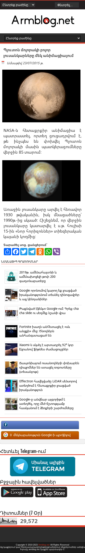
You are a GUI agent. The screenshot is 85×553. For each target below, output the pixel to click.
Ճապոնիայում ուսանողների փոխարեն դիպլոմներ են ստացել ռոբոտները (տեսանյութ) (49, 367)
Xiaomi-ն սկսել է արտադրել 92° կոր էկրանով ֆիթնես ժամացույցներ (46, 347)
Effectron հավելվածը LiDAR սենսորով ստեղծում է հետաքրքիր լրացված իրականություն (48, 385)
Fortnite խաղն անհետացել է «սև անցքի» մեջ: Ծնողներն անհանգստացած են (44, 330)
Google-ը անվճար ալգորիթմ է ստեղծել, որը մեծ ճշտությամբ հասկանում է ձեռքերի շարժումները (46, 403)
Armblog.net (44, 545)
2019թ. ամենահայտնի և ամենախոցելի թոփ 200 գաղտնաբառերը (38, 276)
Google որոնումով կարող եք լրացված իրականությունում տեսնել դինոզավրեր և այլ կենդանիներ (49, 294)
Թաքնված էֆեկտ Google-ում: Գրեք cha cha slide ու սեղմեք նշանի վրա (49, 310)
